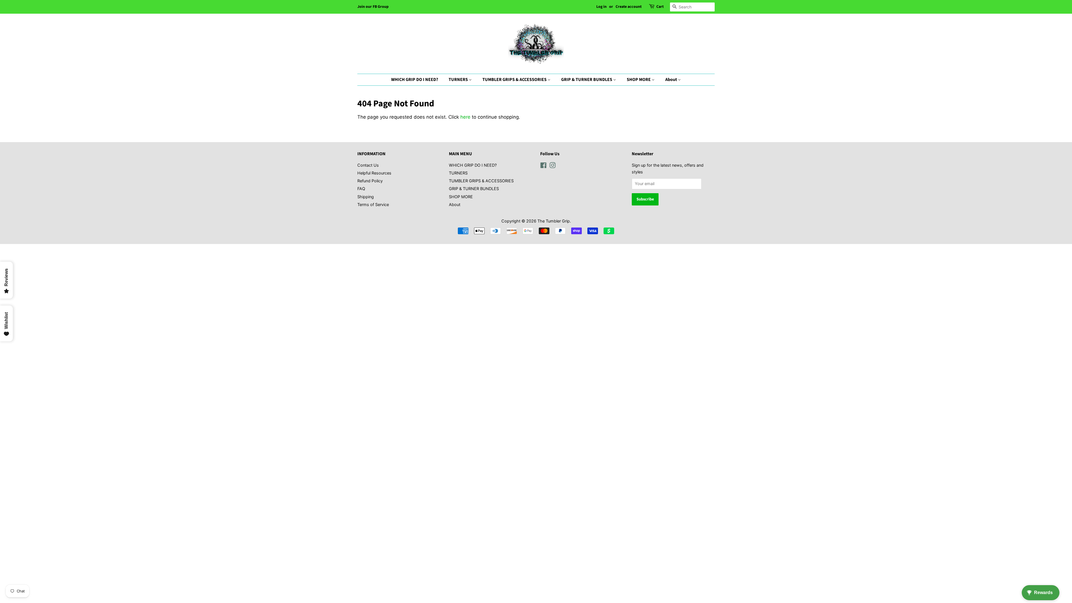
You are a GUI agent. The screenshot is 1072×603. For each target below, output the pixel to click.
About (671, 79)
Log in (601, 6)
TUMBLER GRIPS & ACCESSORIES (514, 79)
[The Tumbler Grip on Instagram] (552, 166)
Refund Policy (370, 180)
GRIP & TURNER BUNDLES (587, 79)
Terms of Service (373, 204)
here (465, 117)
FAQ (361, 188)
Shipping (365, 196)
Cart (660, 6)
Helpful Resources (374, 173)
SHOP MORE (639, 79)
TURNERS (459, 79)
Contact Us (368, 165)
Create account (629, 6)
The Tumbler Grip (553, 221)
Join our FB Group (373, 6)
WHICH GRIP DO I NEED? (414, 79)
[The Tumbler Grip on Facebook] (543, 166)
